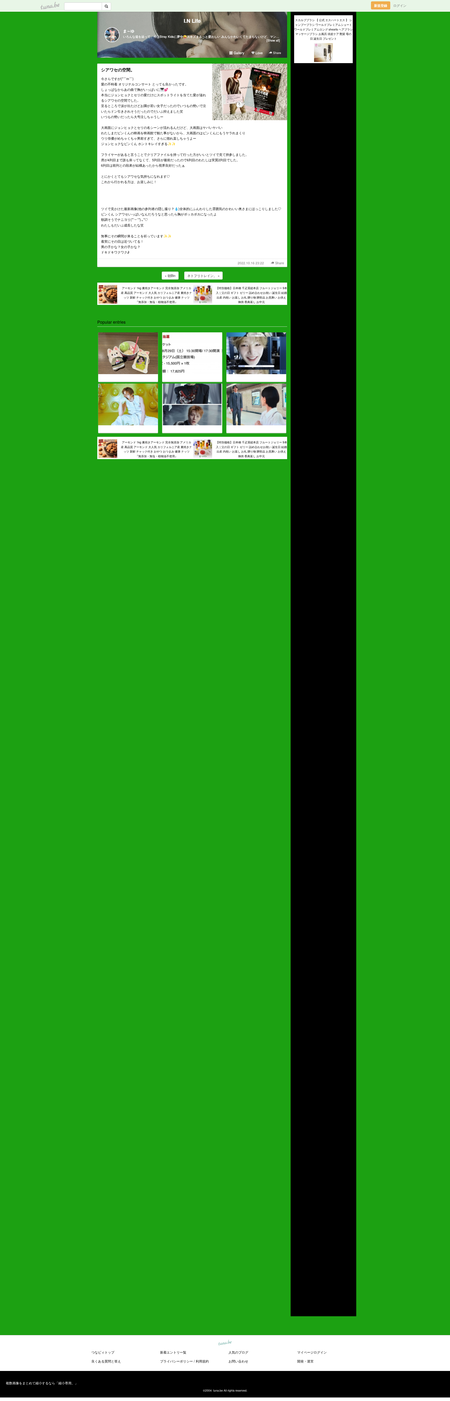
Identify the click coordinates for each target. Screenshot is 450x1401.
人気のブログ (238, 1352)
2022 (298, 1249)
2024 (298, 1239)
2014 (298, 1293)
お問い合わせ (238, 1361)
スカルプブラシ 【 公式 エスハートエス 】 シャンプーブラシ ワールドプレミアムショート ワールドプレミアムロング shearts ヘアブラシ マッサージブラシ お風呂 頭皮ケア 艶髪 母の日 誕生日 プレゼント (323, 29)
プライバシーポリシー (176, 1361)
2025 (298, 1233)
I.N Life (192, 20)
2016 (298, 1282)
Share (276, 52)
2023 (298, 1244)
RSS (301, 1308)
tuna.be (225, 1343)
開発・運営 (305, 1361)
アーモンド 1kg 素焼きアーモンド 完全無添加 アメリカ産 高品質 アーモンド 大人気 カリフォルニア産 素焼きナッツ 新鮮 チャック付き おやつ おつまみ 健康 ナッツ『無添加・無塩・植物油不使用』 (156, 295)
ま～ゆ (128, 31)
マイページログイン (312, 1352)
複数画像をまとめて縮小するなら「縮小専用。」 (42, 1383)
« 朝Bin (170, 275)
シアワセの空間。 (118, 70)
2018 (298, 1271)
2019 (298, 1266)
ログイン (399, 5)
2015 (298, 1288)
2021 (298, 1255)
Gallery (238, 52)
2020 (298, 1260)
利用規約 (202, 1361)
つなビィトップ (102, 1352)
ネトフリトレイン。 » (203, 275)
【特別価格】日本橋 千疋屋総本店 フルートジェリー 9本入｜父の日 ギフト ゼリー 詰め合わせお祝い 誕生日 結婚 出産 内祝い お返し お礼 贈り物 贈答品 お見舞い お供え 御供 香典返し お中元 (251, 295)
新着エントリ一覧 (173, 1352)
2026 (298, 1228)
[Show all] (273, 40)
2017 (298, 1277)
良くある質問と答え (106, 1361)
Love (259, 52)
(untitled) (300, 83)
